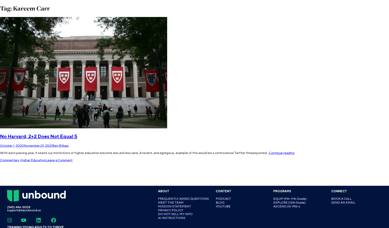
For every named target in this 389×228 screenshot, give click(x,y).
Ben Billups (60, 146)
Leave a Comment (59, 160)
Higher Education (33, 160)
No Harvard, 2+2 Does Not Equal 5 (38, 136)
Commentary (9, 160)
